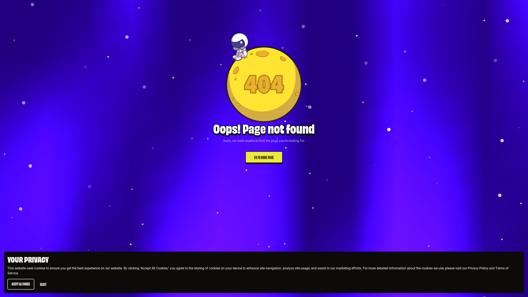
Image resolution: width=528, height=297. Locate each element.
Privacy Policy (478, 268)
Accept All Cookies (21, 283)
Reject (43, 284)
